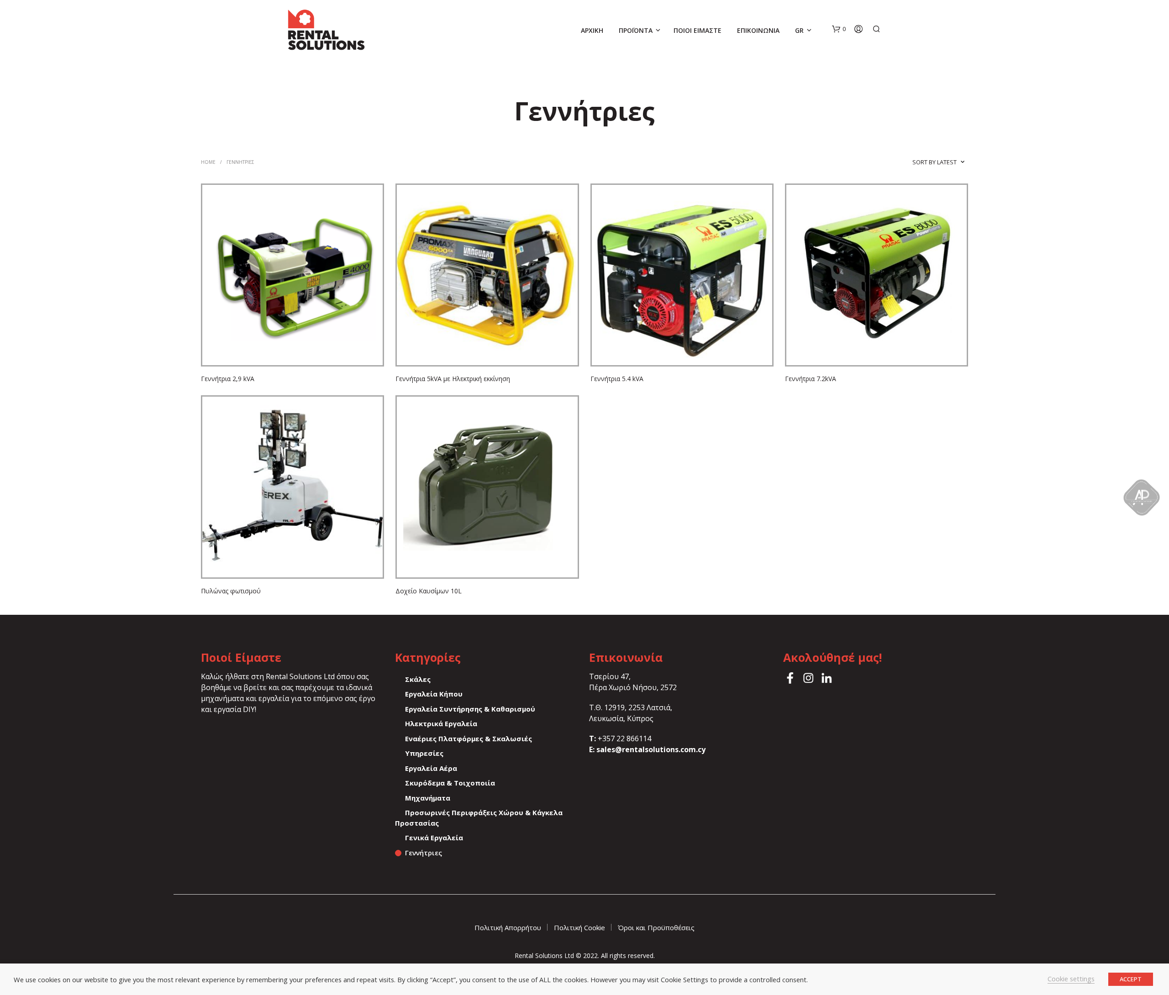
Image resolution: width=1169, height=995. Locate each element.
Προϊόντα (636, 30)
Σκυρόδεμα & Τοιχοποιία (450, 782)
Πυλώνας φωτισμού (231, 591)
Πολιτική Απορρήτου (507, 927)
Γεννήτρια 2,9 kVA (227, 378)
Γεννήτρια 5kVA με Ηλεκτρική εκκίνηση (452, 378)
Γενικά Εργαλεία (434, 837)
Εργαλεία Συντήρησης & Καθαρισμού (470, 708)
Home (208, 162)
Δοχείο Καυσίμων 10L (428, 591)
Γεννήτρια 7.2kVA (810, 378)
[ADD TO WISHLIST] (293, 352)
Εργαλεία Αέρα (431, 768)
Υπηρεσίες (424, 753)
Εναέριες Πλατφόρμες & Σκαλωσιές (468, 738)
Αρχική (592, 30)
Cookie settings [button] (1071, 978)
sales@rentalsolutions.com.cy (651, 749)
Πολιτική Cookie (579, 927)
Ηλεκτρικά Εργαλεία (441, 723)
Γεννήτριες (423, 852)
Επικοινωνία (758, 30)
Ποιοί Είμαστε (697, 30)
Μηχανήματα (427, 797)
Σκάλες (418, 679)
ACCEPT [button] (1131, 979)
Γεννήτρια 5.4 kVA (616, 378)
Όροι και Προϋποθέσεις (656, 927)
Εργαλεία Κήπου (434, 693)
